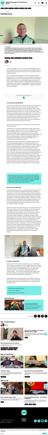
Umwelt (6, 8)
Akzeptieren (44, 433)
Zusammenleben (10, 349)
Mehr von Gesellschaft (7, 354)
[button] (6, 245)
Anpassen (2, 433)
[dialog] (24, 432)
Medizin (30, 404)
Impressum (9, 422)
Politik (29, 8)
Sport (26, 8)
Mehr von (8, 322)
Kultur (2, 8)
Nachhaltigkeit (3, 349)
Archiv (26, 337)
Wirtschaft (21, 8)
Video (15, 349)
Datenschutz (3, 422)
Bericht (34, 404)
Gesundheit (16, 8)
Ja (23, 97)
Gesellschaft (11, 8)
